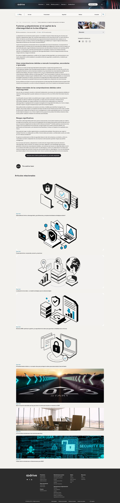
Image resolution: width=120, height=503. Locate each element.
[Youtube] (27, 480)
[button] (79, 41)
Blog (20, 22)
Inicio (17, 22)
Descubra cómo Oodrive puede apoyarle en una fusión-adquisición (43, 155)
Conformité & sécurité (26, 22)
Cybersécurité (33, 22)
